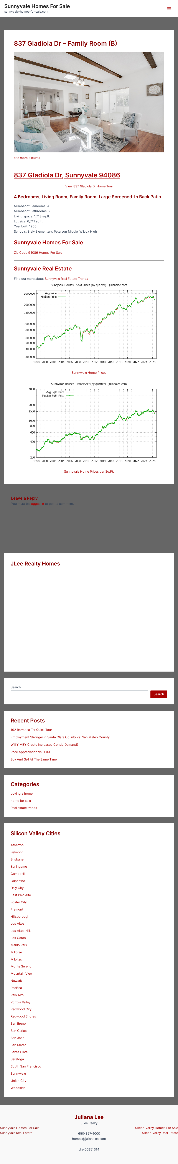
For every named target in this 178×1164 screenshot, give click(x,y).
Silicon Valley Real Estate (160, 1133)
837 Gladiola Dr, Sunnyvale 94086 (67, 175)
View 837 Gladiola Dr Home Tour (89, 186)
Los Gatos (18, 938)
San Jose (17, 1038)
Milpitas (16, 959)
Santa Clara (19, 1052)
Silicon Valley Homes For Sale (156, 1128)
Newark (16, 981)
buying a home (22, 793)
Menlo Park (19, 945)
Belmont (17, 852)
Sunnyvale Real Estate (43, 268)
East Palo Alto (21, 895)
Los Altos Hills (21, 931)
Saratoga (17, 1059)
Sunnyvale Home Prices (89, 373)
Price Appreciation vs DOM (30, 752)
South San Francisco (26, 1066)
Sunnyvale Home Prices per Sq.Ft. (89, 472)
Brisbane (17, 859)
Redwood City (21, 1009)
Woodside (18, 1088)
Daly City (17, 888)
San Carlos (19, 1031)
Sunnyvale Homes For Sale (37, 6)
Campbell (18, 874)
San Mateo (18, 1045)
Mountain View (22, 974)
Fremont (17, 909)
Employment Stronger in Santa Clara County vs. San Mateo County (60, 737)
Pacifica (16, 988)
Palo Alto (17, 995)
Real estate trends (24, 808)
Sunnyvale (18, 1074)
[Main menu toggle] (169, 8)
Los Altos (18, 924)
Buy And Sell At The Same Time (34, 759)
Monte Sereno (21, 966)
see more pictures (27, 158)
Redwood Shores (23, 1016)
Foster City (19, 902)
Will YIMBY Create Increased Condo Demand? (44, 745)
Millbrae (16, 952)
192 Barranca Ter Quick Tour (31, 730)
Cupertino (18, 881)
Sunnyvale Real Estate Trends (66, 279)
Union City (18, 1081)
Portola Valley (20, 1002)
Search (16, 687)
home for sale (21, 801)
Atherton (17, 845)
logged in (37, 504)
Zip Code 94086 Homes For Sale (38, 253)
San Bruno (18, 1024)
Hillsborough (20, 917)
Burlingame (19, 867)
